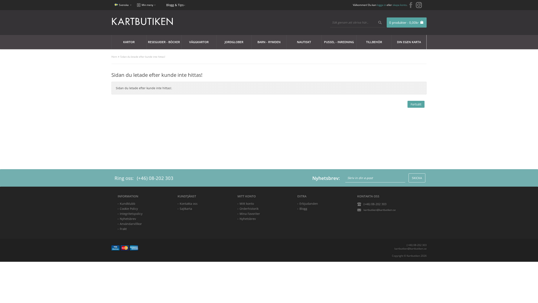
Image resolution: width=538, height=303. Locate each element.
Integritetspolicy (131, 214)
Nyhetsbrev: (326, 178)
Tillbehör (374, 42)
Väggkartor (199, 42)
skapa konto (400, 5)
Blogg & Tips (175, 5)
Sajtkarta (186, 209)
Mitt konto (247, 204)
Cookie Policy (129, 209)
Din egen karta (409, 42)
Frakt (123, 229)
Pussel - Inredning (339, 42)
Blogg (303, 209)
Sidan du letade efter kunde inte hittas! (142, 56)
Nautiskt (304, 42)
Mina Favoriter (250, 214)
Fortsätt (416, 104)
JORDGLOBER (234, 42)
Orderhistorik (249, 209)
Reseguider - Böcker (164, 42)
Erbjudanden (308, 204)
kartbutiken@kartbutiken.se (380, 210)
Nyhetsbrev (248, 219)
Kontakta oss (189, 204)
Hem (114, 56)
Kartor (129, 42)
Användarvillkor (131, 224)
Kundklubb (127, 204)
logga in (381, 5)
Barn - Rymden (269, 42)
